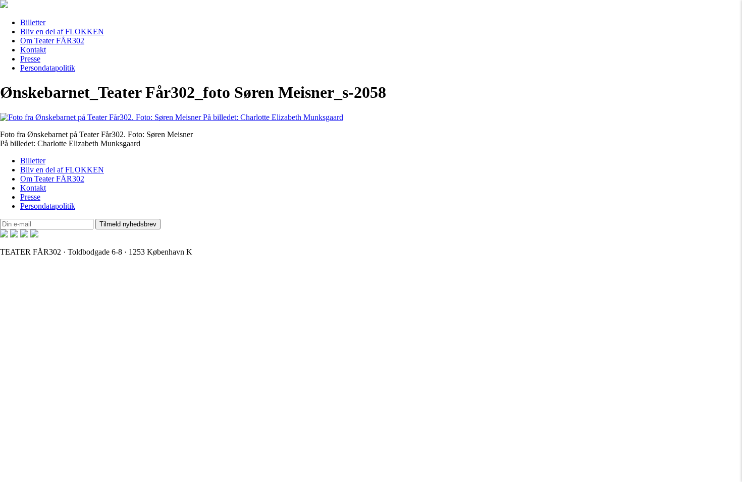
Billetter (32, 22)
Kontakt (33, 49)
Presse (30, 58)
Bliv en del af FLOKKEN (62, 31)
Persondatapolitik (47, 68)
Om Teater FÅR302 (52, 40)
